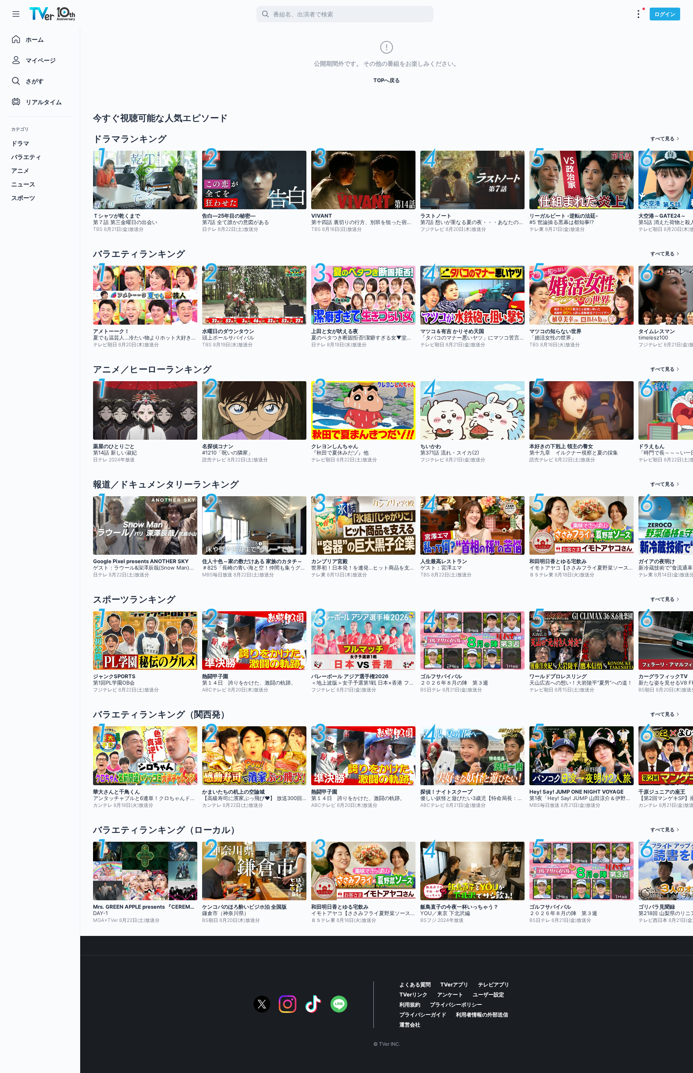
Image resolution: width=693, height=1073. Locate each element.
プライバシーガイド (422, 1014)
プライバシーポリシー (456, 1004)
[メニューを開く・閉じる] (638, 14)
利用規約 (409, 1004)
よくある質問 (415, 984)
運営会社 (409, 1024)
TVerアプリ (454, 984)
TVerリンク (413, 994)
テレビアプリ (493, 984)
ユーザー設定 (488, 994)
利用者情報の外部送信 (482, 1014)
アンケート (450, 994)
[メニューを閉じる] (16, 14)
